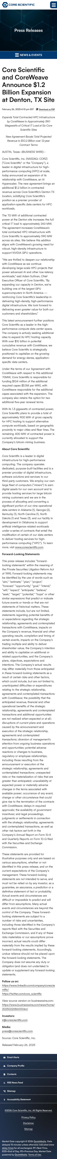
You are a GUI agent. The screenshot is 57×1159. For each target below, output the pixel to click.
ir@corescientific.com (15, 1020)
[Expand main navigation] (53, 4)
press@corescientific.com (17, 1031)
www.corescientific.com (29, 547)
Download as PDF (47, 109)
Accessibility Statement (17, 1099)
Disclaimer (28, 1123)
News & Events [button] (30, 55)
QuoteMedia (40, 1141)
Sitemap (9, 1091)
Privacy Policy (28, 1117)
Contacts (9, 1074)
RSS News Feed (13, 1082)
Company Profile (13, 1065)
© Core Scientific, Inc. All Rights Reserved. (28, 1110)
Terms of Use (34, 1154)
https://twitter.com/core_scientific (22, 993)
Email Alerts (11, 1057)
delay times (8, 1148)
